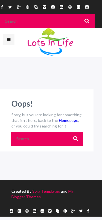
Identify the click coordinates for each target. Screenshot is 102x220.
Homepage (68, 120)
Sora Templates (46, 191)
